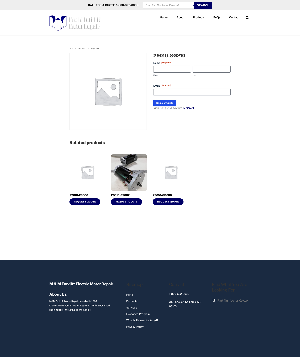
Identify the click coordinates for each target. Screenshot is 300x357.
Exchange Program (138, 313)
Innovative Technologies (77, 309)
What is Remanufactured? (142, 320)
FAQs (216, 17)
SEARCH (203, 5)
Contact (234, 17)
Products (199, 17)
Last (195, 75)
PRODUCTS (83, 48)
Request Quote (164, 103)
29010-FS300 (78, 195)
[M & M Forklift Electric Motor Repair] (75, 29)
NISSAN (95, 48)
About (180, 17)
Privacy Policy (135, 326)
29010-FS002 (120, 195)
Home (164, 17)
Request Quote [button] (85, 201)
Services (131, 307)
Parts (129, 294)
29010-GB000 (162, 195)
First (155, 75)
